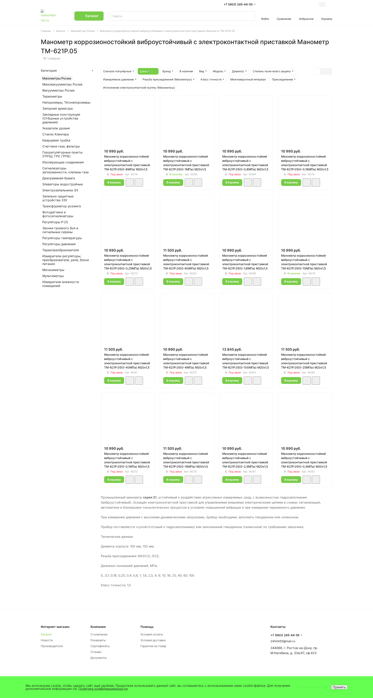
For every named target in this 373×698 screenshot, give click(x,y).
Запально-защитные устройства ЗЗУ (57, 198)
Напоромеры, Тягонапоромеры (66, 102)
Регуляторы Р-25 (55, 222)
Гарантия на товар (153, 646)
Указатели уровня (56, 128)
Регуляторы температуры (62, 238)
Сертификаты (100, 646)
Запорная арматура (57, 108)
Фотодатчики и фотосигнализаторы (57, 214)
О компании (99, 634)
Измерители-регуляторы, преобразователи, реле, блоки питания (65, 260)
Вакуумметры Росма (58, 90)
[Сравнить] (139, 182)
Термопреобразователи (60, 250)
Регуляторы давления (59, 244)
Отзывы (96, 652)
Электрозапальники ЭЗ (60, 190)
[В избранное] (130, 182)
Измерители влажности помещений (60, 284)
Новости (47, 640)
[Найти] (248, 16)
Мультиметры (53, 276)
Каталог (46, 634)
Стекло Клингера (55, 134)
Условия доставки (153, 640)
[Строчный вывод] (323, 71)
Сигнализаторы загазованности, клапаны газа (65, 170)
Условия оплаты (151, 634)
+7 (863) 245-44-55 (238, 4)
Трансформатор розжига (61, 206)
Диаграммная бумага (58, 178)
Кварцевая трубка (56, 140)
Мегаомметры (53, 270)
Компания (98, 627)
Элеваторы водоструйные (62, 184)
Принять (339, 687)
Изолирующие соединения (63, 162)
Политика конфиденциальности (103, 689)
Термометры (52, 96)
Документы (99, 658)
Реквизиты (98, 640)
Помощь (147, 627)
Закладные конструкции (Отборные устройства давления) (61, 118)
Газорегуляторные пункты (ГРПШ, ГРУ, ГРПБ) (62, 154)
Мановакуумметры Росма (62, 84)
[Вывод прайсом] (329, 71)
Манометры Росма (56, 78)
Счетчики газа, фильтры (61, 146)
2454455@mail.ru (282, 641)
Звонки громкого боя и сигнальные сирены (60, 230)
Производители (52, 646)
